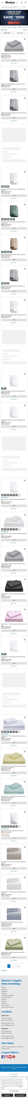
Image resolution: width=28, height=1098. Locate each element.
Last (18, 966)
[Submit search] (24, 7)
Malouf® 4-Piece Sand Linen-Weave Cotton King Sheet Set (13, 254)
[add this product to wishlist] (25, 39)
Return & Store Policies (7, 1007)
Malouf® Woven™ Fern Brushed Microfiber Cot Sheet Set (12, 952)
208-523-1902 (9, 1023)
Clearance (4, 993)
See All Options (4, 497)
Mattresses (4, 991)
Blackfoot (4, 1029)
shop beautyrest (14, 22)
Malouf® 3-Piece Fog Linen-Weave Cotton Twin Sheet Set (13, 84)
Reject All (7, 1095)
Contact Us (4, 1003)
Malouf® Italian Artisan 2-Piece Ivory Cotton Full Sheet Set (13, 391)
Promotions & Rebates (7, 995)
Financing (3, 1001)
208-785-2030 (9, 1036)
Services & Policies (6, 997)
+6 (19, 529)
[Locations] (17, 2)
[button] (2, 2)
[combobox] (20, 33)
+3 (19, 826)
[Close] (26, 1079)
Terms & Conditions (14, 1074)
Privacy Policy (14, 1076)
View (14, 60)
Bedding (19, 27)
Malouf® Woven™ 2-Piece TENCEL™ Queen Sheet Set (12, 830)
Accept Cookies (20, 1095)
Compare (15, 63)
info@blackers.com (10, 1025)
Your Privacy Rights (14, 1091)
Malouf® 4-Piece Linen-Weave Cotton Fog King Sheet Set (13, 286)
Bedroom (14, 27)
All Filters (8, 33)
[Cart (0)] (25, 2)
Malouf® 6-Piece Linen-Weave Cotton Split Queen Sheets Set (13, 314)
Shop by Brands (5, 1005)
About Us (4, 999)
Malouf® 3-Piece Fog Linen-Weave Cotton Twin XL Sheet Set (13, 112)
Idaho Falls (5, 1015)
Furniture (9, 27)
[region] (14, 1087)
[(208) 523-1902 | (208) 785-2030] (21, 2)
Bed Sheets (25, 27)
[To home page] (10, 2)
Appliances (4, 989)
